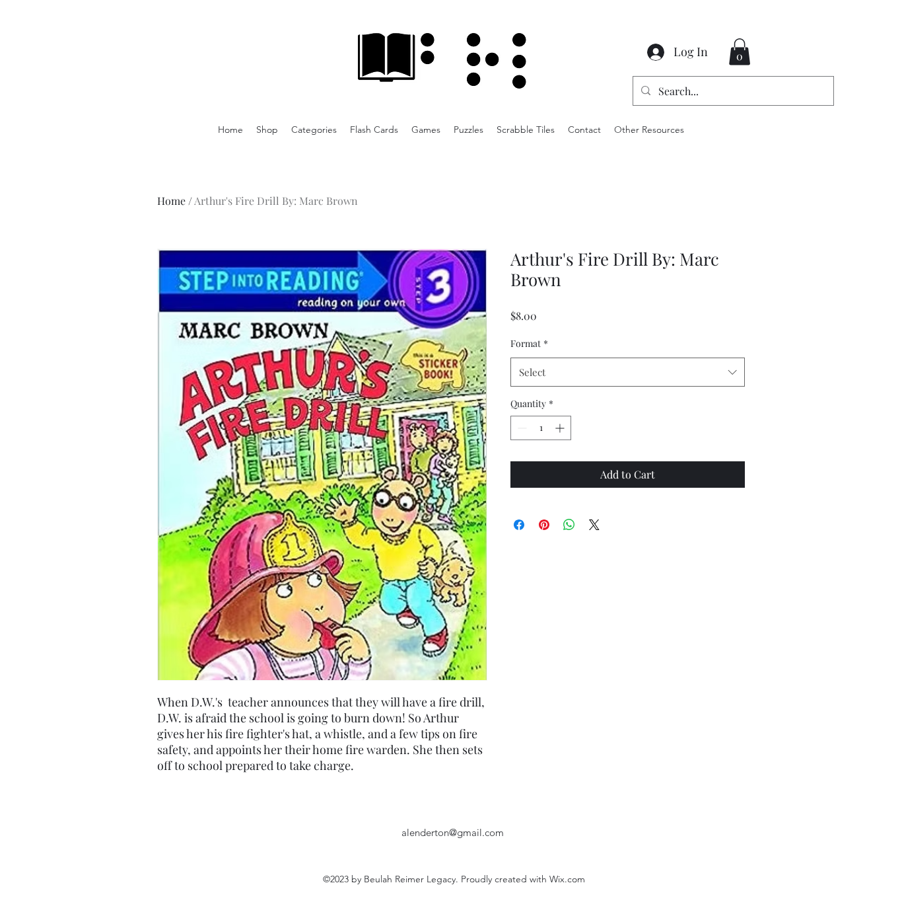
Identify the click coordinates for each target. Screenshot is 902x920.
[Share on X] (594, 525)
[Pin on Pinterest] (544, 525)
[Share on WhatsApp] (569, 525)
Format (529, 343)
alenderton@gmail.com (452, 832)
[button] (739, 51)
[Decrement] (520, 428)
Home (171, 201)
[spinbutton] (541, 428)
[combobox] (627, 372)
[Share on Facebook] (519, 525)
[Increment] (561, 428)
